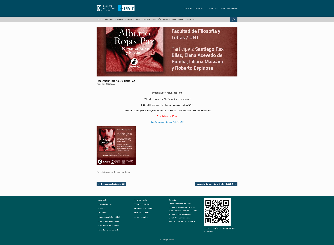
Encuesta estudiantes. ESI (111, 184)
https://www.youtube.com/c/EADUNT (167, 122)
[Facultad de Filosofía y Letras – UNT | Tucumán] (116, 8)
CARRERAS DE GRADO (113, 19)
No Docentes (220, 8)
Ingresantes (188, 8)
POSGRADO (129, 19)
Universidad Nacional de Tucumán (182, 207)
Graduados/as (232, 8)
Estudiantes (199, 8)
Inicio (99, 19)
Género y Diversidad (186, 19)
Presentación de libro (122, 172)
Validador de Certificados (143, 209)
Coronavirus (108, 172)
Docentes (209, 8)
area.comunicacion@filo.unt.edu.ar (182, 221)
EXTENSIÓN (156, 19)
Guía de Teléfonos (184, 214)
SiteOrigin (165, 240)
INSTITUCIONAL (169, 19)
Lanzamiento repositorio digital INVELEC (216, 184)
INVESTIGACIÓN (143, 19)
